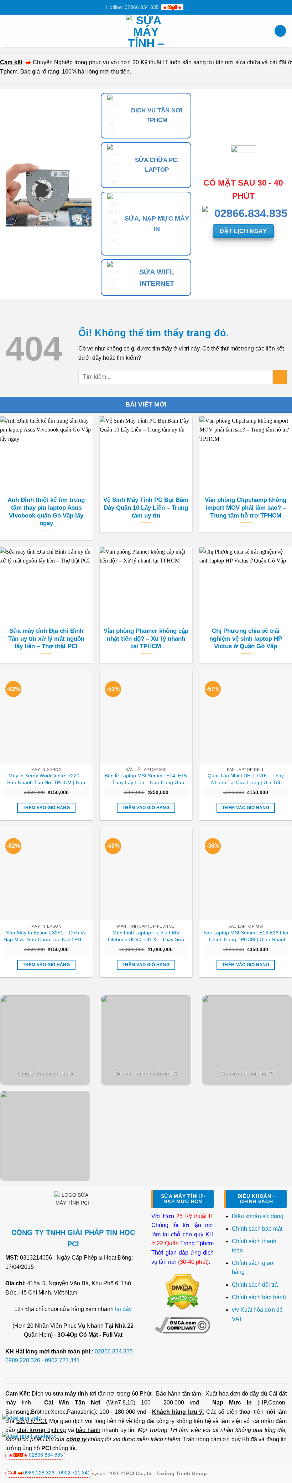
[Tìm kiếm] (280, 31)
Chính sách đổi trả (255, 1285)
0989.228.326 (22, 1360)
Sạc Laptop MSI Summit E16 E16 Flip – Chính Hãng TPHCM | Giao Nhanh (245, 936)
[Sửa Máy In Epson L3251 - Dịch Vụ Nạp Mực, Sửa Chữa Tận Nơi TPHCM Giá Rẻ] (46, 873)
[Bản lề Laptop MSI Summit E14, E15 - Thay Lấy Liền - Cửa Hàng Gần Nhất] (146, 716)
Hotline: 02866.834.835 (132, 7)
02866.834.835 (114, 1351)
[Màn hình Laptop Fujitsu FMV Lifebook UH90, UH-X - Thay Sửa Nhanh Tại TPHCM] (146, 873)
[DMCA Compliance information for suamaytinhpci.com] (182, 1325)
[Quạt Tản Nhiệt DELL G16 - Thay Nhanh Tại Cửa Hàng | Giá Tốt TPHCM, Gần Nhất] (245, 716)
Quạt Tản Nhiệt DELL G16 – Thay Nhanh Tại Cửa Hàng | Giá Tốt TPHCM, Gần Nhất (246, 779)
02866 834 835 (46, 1455)
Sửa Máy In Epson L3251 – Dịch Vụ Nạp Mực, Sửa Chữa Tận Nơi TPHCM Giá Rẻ (46, 936)
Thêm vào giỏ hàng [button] (46, 808)
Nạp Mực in (232, 1402)
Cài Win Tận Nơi (72, 1402)
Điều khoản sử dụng (257, 1216)
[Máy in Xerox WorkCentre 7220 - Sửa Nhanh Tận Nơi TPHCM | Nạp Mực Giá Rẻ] (46, 716)
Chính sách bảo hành (259, 1297)
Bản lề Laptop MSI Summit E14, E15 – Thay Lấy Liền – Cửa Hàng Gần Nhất (146, 779)
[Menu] (9, 31)
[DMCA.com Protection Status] (182, 1291)
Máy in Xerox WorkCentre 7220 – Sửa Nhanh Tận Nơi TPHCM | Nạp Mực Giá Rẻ (46, 779)
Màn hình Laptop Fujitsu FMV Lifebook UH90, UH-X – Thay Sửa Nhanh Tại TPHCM (146, 936)
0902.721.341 (62, 1360)
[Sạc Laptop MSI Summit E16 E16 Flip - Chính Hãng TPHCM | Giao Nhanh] (245, 873)
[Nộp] (280, 377)
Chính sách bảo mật (257, 1229)
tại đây (123, 1309)
